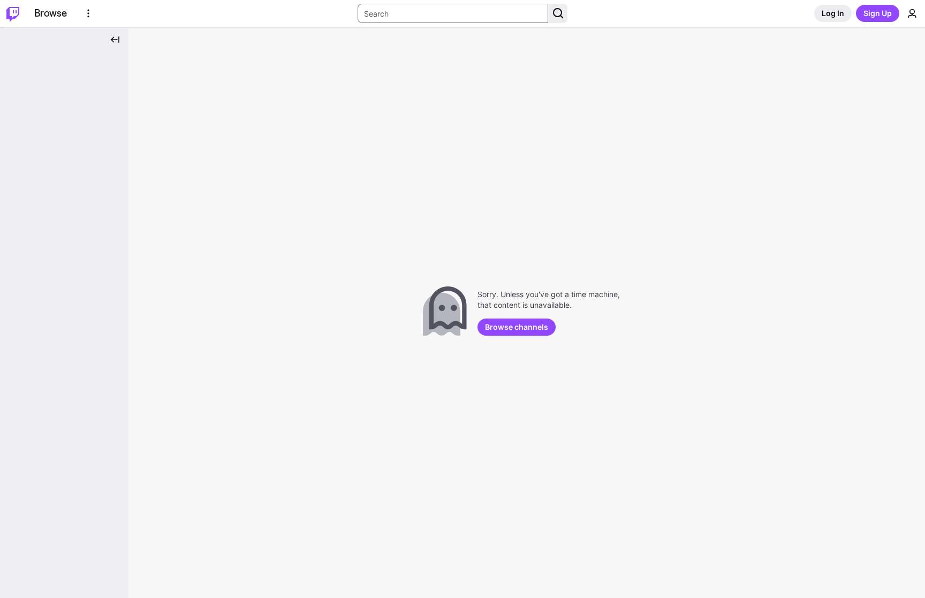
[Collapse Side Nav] (115, 39)
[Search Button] (557, 13)
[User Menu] (912, 13)
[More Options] (88, 13)
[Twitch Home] (13, 13)
